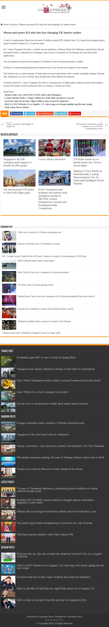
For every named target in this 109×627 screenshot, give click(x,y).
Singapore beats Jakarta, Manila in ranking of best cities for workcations (56, 368)
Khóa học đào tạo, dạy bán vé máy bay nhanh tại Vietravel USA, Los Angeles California (59, 555)
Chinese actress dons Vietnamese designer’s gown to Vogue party (31, 333)
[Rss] (46, 620)
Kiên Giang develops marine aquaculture (36, 260)
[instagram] (62, 620)
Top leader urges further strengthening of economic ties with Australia (54, 522)
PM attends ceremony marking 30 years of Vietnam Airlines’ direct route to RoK (60, 457)
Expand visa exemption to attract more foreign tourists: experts (45, 309)
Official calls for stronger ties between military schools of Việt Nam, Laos (56, 511)
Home (6, 24)
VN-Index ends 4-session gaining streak (35, 285)
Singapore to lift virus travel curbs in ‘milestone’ (43, 434)
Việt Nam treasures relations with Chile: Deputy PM (45, 534)
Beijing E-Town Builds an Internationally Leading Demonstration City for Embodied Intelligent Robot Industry (89, 177)
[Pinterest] (54, 620)
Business (14, 24)
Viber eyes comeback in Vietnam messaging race (39, 232)
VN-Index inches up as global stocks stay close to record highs (88, 162)
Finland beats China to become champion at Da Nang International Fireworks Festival (56, 296)
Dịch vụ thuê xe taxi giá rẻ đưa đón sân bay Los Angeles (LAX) (51, 599)
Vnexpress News (46, 616)
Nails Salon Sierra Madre (17, 107)
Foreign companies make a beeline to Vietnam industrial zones (50, 422)
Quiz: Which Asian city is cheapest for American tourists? (43, 272)
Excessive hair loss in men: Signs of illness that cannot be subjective (37, 101)
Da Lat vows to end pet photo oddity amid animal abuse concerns (52, 403)
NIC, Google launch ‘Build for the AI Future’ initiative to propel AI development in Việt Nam (44, 256)
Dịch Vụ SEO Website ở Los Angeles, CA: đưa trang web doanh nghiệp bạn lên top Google (48, 104)
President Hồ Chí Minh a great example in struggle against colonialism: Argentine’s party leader (55, 501)
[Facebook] (49, 620)
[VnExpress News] (54, 8)
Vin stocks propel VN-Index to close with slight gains (18, 191)
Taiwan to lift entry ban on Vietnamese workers (39, 244)
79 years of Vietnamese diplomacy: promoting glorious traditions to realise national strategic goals (57, 489)
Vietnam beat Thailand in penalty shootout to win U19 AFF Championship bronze (89, 125)
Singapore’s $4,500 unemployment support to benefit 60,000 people (17, 162)
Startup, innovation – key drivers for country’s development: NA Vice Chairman (60, 445)
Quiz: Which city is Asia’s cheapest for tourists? (42, 391)
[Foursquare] (60, 620)
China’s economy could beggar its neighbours (19, 124)
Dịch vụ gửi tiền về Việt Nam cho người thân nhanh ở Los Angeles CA (55, 588)
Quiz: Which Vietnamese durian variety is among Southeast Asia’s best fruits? (59, 380)
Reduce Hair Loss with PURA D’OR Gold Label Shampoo (33, 95)
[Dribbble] (57, 620)
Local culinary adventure (51, 159)
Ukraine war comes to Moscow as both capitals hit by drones (50, 468)
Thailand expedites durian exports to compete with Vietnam (44, 321)
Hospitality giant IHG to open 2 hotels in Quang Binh (46, 357)
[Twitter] (51, 620)
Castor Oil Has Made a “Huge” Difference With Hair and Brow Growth (39, 98)
